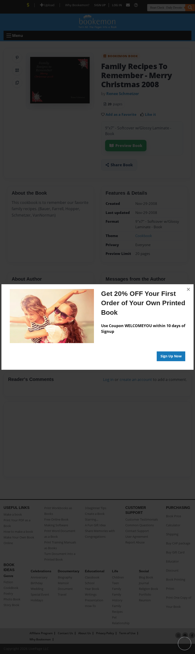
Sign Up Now (171, 356)
